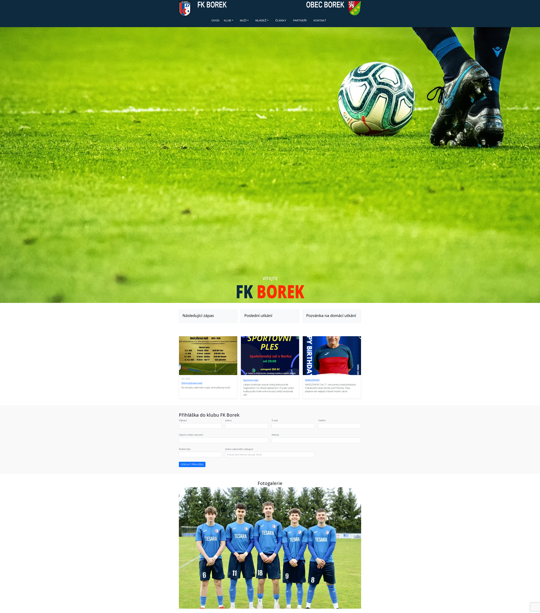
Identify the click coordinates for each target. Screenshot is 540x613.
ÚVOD (215, 20)
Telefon (322, 420)
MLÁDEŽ (260, 20)
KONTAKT (319, 20)
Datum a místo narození (191, 434)
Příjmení (183, 420)
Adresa (275, 434)
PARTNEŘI (300, 20)
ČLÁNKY (280, 20)
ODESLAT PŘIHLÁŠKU (192, 464)
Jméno (228, 420)
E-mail (275, 420)
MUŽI (243, 20)
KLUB (227, 20)
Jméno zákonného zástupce (239, 449)
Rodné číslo (185, 449)
